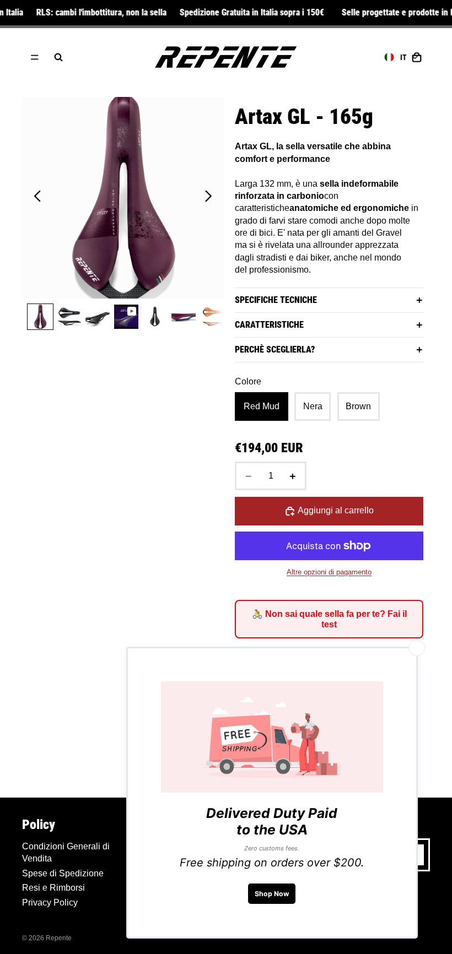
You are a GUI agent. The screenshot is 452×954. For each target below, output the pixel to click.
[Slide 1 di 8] (40, 317)
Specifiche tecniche (276, 300)
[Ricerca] (58, 57)
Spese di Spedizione (63, 873)
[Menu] (34, 57)
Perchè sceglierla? (275, 349)
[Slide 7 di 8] (212, 317)
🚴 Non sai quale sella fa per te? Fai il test (329, 619)
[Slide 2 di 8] (69, 317)
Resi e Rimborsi (53, 887)
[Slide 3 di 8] (97, 317)
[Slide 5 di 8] (155, 317)
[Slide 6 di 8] (183, 317)
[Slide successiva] (211, 198)
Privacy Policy (50, 902)
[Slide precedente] (34, 198)
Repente (59, 938)
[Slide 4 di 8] (126, 317)
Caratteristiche (269, 324)
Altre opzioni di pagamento (329, 572)
